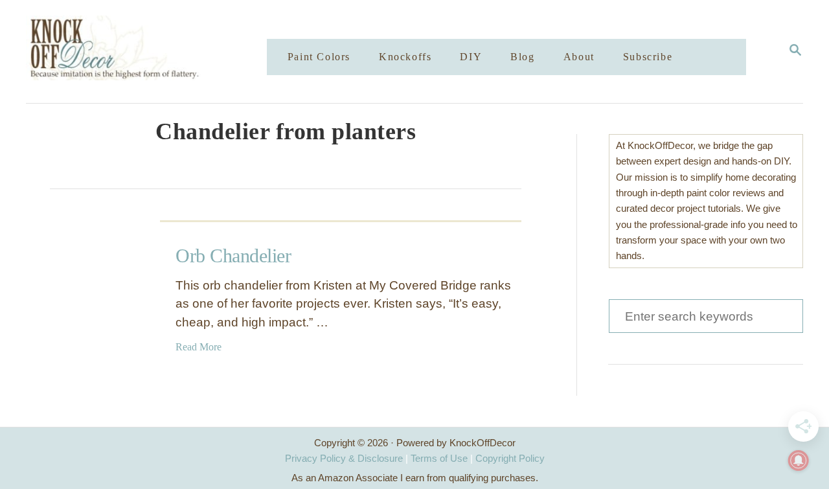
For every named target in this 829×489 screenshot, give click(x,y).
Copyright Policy (510, 458)
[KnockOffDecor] (156, 51)
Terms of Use (439, 458)
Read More (198, 346)
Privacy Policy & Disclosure (344, 458)
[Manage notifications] (798, 460)
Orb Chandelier (233, 255)
